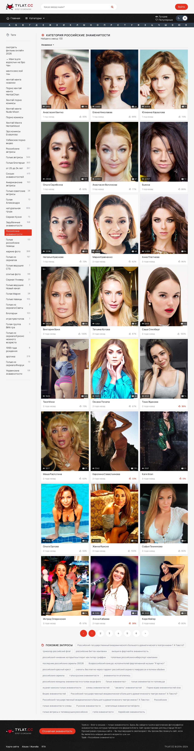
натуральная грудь (13, 210)
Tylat (84, 737)
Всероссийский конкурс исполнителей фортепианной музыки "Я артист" (127, 663)
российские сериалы (54, 675)
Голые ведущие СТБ (14, 267)
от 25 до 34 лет (14, 168)
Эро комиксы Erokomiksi (13, 133)
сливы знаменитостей (98, 687)
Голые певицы (14, 299)
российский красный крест (57, 669)
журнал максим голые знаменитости (62, 687)
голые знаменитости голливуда (148, 681)
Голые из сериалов (11, 258)
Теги (13, 35)
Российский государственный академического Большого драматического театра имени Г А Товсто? (130, 645)
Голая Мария (13, 293)
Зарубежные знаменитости (14, 224)
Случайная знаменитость (57, 731)
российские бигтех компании (91, 651)
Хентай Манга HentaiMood (14, 124)
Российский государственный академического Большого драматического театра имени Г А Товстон (96, 699)
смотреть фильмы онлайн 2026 (15, 50)
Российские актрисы (12, 150)
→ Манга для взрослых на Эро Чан (15, 62)
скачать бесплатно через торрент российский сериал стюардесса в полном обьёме (120, 669)
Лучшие (162, 16)
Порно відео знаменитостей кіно (164, 687)
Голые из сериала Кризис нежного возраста (15, 337)
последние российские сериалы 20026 (63, 663)
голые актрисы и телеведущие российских (65, 711)
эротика (10, 356)
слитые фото (13, 274)
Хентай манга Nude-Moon (13, 110)
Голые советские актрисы (15, 192)
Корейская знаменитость (131, 711)
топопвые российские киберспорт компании (134, 657)
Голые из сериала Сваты (14, 306)
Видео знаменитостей (54, 693)
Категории (35, 18)
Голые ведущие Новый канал (14, 286)
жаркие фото (13, 251)
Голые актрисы (14, 157)
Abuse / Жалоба (30, 746)
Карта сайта (12, 746)
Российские (160, 699)
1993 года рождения (11, 349)
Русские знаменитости (88, 705)
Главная (15, 18)
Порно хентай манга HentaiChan (14, 91)
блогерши (11, 313)
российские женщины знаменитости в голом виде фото (72, 681)
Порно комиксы (14, 117)
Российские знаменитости (14, 232)
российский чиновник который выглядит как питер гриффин (74, 657)
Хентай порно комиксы (14, 101)
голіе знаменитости (103, 711)
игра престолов (15, 318)
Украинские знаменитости (14, 372)
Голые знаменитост (116, 681)
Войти (181, 6)
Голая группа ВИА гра (13, 326)
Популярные (165, 19)
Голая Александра (13, 201)
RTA (44, 746)
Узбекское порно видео (15, 141)
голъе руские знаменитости (84, 675)
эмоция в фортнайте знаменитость (130, 651)
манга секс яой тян (14, 72)
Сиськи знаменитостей (15, 175)
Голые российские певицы (12, 243)
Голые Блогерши (15, 162)
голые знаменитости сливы (57, 705)
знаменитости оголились (117, 675)
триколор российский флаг (57, 651)
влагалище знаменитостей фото (122, 705)
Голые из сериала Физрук (15, 363)
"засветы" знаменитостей (128, 687)
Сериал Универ (14, 279)
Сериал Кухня (14, 216)
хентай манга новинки (13, 81)
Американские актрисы (14, 184)
